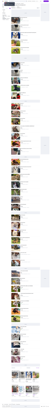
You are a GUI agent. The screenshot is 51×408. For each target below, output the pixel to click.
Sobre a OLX (10, 404)
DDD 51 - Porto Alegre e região (17, 3)
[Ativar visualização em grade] (39, 7)
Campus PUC (22, 3)
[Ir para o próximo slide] (39, 377)
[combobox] (18, 1)
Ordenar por (4, 17)
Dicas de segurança (6, 404)
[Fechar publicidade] (12, 404)
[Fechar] (13, 3)
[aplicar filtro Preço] (9, 8)
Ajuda (2, 404)
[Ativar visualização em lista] (37, 7)
